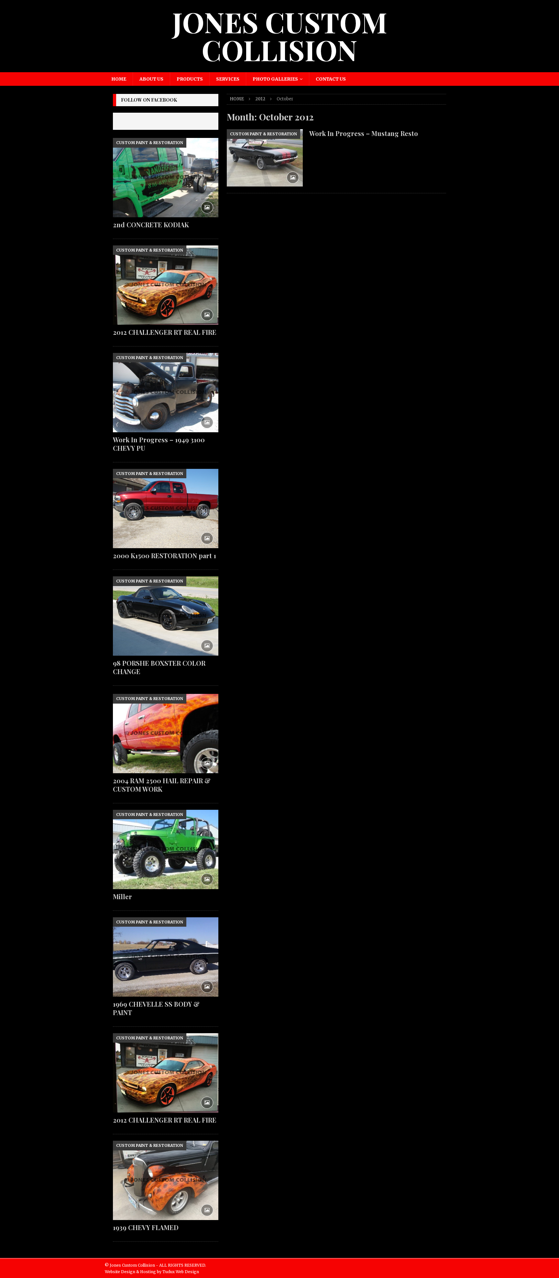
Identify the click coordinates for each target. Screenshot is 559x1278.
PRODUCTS (190, 79)
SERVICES (227, 79)
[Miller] (165, 849)
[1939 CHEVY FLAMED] (165, 1180)
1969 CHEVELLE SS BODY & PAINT (156, 1008)
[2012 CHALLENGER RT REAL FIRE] (165, 285)
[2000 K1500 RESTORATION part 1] (165, 508)
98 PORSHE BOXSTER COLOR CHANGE (159, 667)
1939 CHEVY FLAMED (146, 1227)
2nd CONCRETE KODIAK (151, 224)
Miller (122, 896)
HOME (118, 79)
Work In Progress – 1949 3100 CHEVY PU (159, 443)
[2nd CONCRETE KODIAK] (165, 177)
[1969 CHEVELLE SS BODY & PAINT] (165, 957)
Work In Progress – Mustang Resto (363, 133)
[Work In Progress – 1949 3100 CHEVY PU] (165, 392)
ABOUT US (151, 79)
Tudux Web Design (180, 1271)
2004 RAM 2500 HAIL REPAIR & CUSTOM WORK (162, 784)
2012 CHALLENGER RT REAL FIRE (164, 332)
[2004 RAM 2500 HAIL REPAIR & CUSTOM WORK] (165, 733)
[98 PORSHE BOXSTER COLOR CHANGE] (165, 616)
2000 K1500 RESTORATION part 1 (164, 555)
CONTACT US (331, 79)
